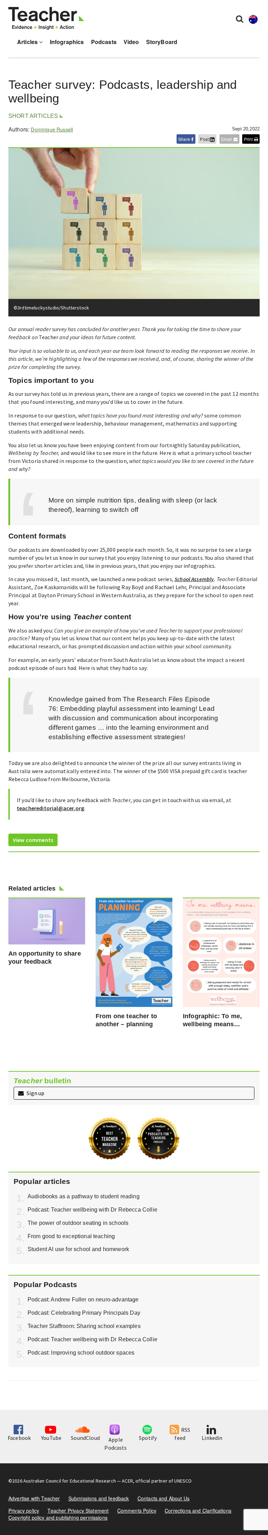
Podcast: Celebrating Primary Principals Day (84, 1313)
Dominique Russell (52, 129)
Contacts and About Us (163, 1498)
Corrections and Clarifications (198, 1510)
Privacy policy (23, 1510)
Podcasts (104, 42)
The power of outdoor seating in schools (78, 1223)
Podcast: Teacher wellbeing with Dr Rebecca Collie (92, 1210)
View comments (33, 839)
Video (131, 42)
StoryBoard (162, 42)
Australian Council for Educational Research (69, 1481)
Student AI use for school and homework (78, 1249)
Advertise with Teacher (34, 1498)
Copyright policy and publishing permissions (57, 1517)
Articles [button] (28, 42)
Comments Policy (136, 1510)
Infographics (67, 42)
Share (184, 139)
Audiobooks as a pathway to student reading (84, 1196)
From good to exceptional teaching (71, 1236)
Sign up (34, 1093)
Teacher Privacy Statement (78, 1510)
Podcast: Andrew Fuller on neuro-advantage (83, 1299)
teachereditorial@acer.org (50, 808)
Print (249, 139)
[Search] (239, 18)
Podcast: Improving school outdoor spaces (81, 1353)
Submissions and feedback (98, 1498)
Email (227, 139)
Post (205, 139)
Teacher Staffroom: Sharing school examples (84, 1326)
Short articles (33, 116)
